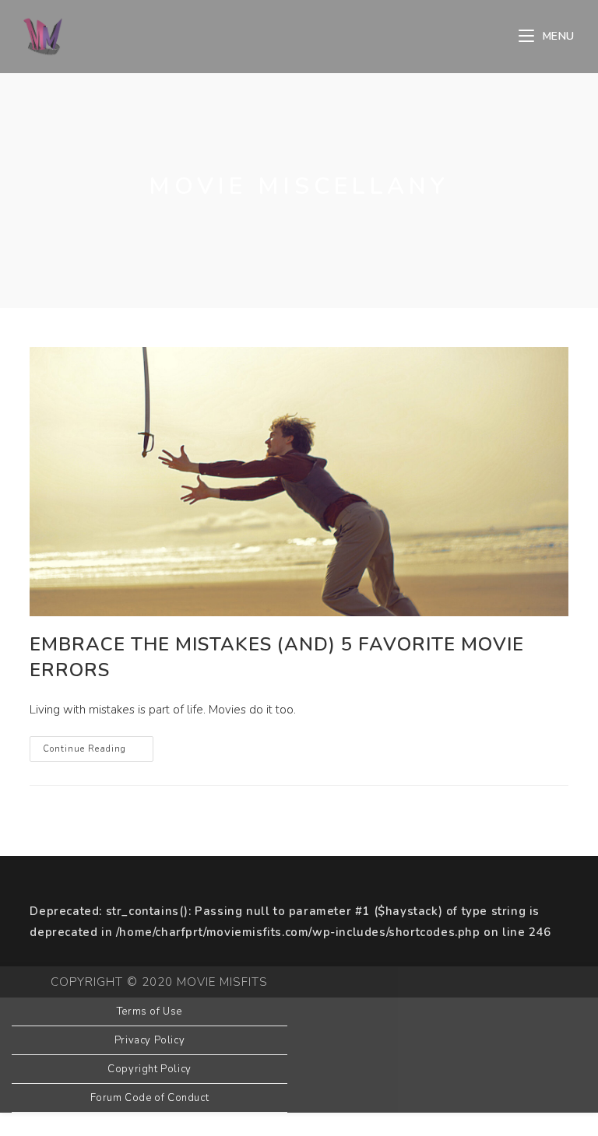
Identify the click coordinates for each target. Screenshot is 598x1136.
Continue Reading (98, 752)
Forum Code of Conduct (149, 1098)
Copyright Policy (149, 1069)
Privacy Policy (149, 1040)
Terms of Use (149, 1012)
